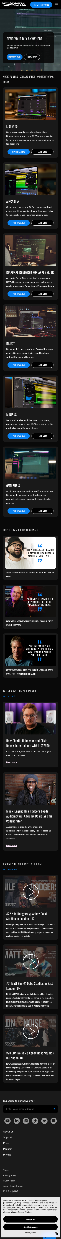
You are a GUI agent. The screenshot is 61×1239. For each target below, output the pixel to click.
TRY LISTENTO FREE (41, 4)
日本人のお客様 (10, 1191)
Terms (6, 1170)
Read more (11, 762)
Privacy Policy (9, 1175)
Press (6, 1143)
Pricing (7, 1154)
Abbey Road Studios (13, 1186)
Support (7, 1137)
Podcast (7, 1149)
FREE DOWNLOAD (19, 223)
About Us (8, 1131)
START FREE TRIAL (14, 57)
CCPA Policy (9, 1180)
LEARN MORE (32, 57)
